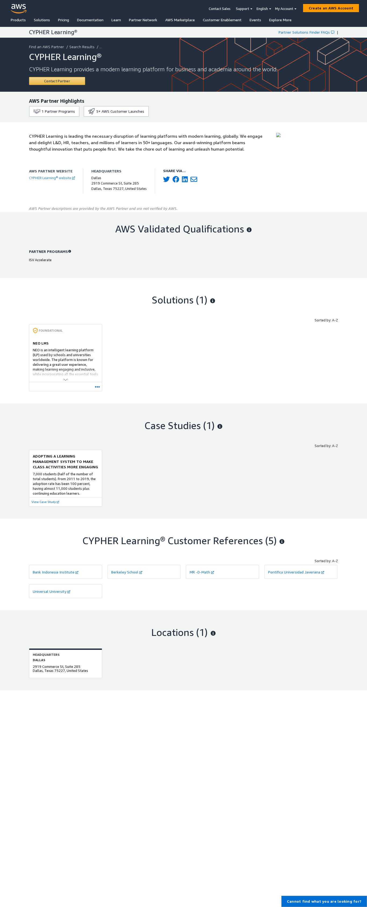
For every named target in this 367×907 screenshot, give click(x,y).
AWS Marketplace (180, 19)
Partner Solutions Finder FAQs (304, 32)
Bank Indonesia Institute (53, 572)
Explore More (280, 19)
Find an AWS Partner (46, 46)
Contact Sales (220, 8)
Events (255, 19)
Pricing (63, 19)
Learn (116, 19)
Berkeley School (124, 572)
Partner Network (143, 19)
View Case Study (43, 502)
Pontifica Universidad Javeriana (294, 572)
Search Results (81, 46)
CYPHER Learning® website (50, 178)
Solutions (42, 19)
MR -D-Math (200, 572)
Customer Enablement (222, 19)
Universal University (49, 591)
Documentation (90, 19)
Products (18, 19)
